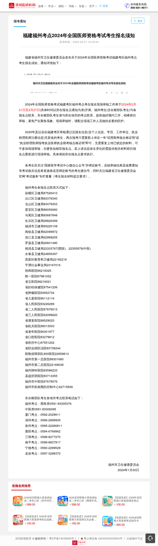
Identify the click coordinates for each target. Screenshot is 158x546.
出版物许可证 (135, 538)
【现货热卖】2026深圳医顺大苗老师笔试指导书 (128, 519)
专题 (81, 6)
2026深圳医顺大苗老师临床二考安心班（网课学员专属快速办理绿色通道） (84, 501)
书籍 (71, 6)
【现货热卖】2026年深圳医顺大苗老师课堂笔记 (128, 499)
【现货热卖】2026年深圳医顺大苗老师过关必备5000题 (83, 519)
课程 (61, 6)
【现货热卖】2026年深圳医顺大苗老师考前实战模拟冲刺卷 (39, 519)
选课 (40, 6)
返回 (139, 20)
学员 (51, 6)
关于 (91, 6)
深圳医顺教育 (23, 538)
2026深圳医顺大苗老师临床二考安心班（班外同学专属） (39, 501)
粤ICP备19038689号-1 (62, 538)
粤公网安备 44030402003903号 (102, 538)
